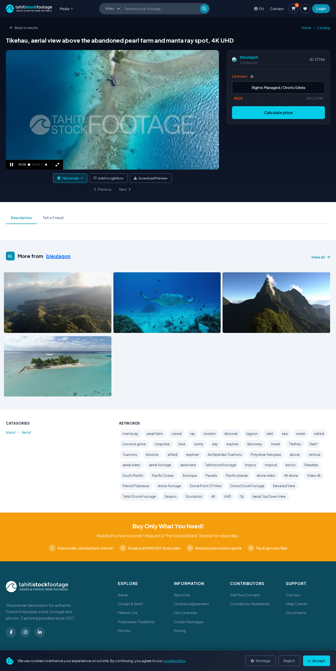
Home (306, 28)
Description (21, 217)
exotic (291, 465)
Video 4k (314, 475)
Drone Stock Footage (247, 486)
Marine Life (127, 612)
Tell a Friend (53, 217)
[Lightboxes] (305, 9)
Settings (262, 661)
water (300, 433)
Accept (318, 661)
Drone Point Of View (206, 486)
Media (64, 8)
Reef (313, 444)
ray (192, 433)
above (295, 454)
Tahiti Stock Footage (139, 496)
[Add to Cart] (11, 328)
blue (182, 444)
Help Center (296, 603)
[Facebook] (11, 632)
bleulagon (249, 57)
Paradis (211, 475)
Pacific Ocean (163, 475)
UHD (227, 496)
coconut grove (134, 444)
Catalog (323, 28)
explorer (192, 454)
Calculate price (278, 112)
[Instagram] (25, 632)
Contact (277, 8)
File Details (70, 178)
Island (10, 432)
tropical (271, 465)
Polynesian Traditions (136, 621)
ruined (177, 433)
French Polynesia (135, 486)
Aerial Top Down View (269, 496)
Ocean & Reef (130, 603)
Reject (289, 661)
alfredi (173, 454)
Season (171, 496)
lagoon (252, 433)
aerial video (131, 465)
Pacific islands (237, 475)
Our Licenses (185, 612)
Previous (104, 189)
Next (123, 189)
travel (275, 444)
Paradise (311, 465)
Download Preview (153, 178)
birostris (152, 454)
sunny (198, 444)
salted (319, 433)
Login (321, 8)
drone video (266, 475)
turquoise (162, 444)
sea (285, 433)
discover (231, 433)
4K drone (291, 475)
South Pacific (132, 475)
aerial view (188, 465)
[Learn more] (251, 76)
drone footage (169, 486)
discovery (254, 444)
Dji (242, 496)
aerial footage (160, 465)
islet (270, 433)
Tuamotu (129, 454)
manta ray (130, 433)
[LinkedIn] (39, 632)
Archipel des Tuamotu (225, 454)
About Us (182, 594)
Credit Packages (189, 621)
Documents (296, 612)
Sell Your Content (245, 594)
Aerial (26, 432)
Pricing (180, 630)
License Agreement (191, 603)
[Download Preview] (29, 328)
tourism (209, 433)
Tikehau (295, 444)
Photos (124, 630)
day (215, 444)
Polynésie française (266, 454)
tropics (250, 465)
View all (318, 257)
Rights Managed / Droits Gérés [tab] (278, 87)
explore (232, 444)
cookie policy (174, 660)
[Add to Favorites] (20, 328)
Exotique (190, 475)
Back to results (26, 28)
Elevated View (284, 486)
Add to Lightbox (110, 178)
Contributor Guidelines (250, 603)
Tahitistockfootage (220, 465)
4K (213, 496)
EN (261, 8)
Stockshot (193, 496)
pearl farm (155, 433)
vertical (314, 454)
